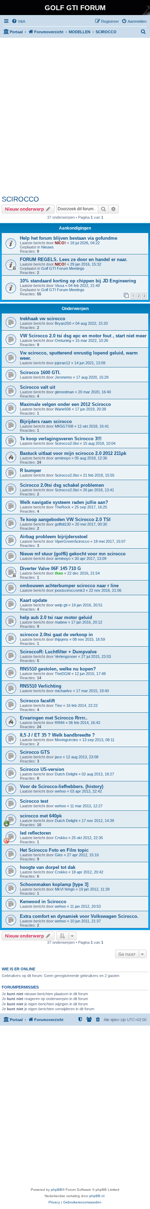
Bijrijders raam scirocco (46, 421)
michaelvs (63, 691)
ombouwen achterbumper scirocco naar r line (69, 585)
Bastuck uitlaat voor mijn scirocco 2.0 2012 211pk (73, 453)
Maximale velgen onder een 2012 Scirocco (65, 404)
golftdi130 (63, 524)
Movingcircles (66, 740)
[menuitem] (18, 21)
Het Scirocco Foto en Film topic (54, 850)
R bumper (30, 470)
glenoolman (64, 392)
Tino (58, 705)
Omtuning (63, 340)
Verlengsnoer (66, 656)
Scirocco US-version (42, 769)
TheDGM (62, 674)
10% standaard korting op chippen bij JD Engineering (78, 280)
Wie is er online (18, 969)
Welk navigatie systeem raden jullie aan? (64, 502)
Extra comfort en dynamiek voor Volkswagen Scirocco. (79, 916)
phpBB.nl (96, 1196)
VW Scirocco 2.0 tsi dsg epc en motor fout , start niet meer (83, 335)
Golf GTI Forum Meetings (62, 268)
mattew (61, 622)
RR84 (60, 723)
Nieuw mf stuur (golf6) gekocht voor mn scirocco (73, 553)
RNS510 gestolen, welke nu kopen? (58, 669)
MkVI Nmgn (65, 889)
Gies (59, 855)
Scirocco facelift (37, 700)
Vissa (59, 285)
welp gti (61, 605)
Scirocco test (34, 801)
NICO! (60, 243)
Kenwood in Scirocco (43, 901)
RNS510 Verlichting (40, 686)
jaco (58, 757)
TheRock (62, 507)
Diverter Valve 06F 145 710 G (50, 568)
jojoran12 (62, 363)
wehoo (60, 791)
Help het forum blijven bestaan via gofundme (68, 238)
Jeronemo (63, 377)
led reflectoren (35, 833)
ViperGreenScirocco (72, 541)
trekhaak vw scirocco (42, 318)
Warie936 (63, 409)
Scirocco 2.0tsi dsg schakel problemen (62, 485)
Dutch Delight (66, 774)
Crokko (61, 838)
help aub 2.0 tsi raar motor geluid (56, 617)
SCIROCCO (20, 199)
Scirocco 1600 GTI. (40, 372)
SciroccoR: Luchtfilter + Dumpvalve (58, 651)
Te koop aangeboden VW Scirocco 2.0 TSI (65, 519)
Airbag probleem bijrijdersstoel (54, 536)
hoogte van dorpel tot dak (47, 867)
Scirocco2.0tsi (67, 443)
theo (59, 573)
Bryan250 (63, 323)
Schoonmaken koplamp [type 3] (54, 884)
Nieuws (47, 247)
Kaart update (33, 600)
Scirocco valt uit (37, 387)
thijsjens (61, 639)
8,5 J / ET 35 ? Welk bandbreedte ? (57, 735)
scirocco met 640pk (41, 815)
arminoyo (62, 458)
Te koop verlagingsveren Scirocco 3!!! (61, 438)
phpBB (56, 1190)
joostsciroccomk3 (70, 590)
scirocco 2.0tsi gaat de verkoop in (56, 634)
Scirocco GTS (35, 752)
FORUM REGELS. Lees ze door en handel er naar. (73, 259)
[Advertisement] (75, 116)
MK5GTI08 (64, 426)
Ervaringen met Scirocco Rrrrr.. (54, 718)
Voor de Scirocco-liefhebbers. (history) (61, 786)
